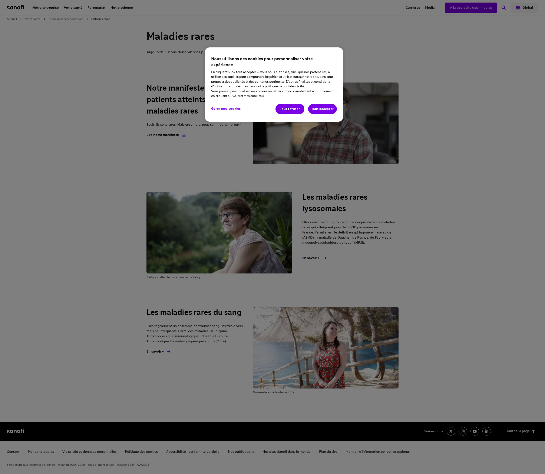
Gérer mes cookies (226, 108)
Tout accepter (322, 109)
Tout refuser (290, 109)
